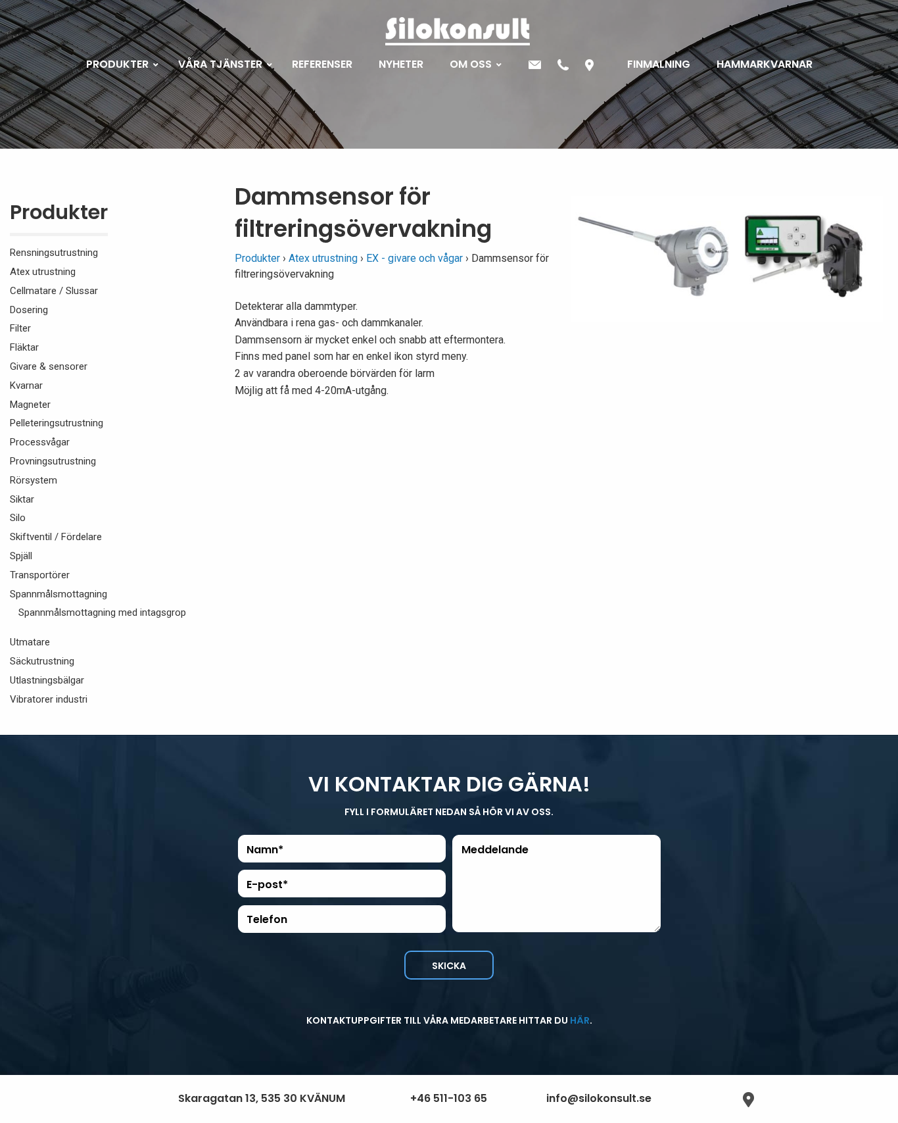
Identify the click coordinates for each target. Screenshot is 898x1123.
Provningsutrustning (53, 461)
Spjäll (21, 556)
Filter (20, 328)
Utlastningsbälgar (47, 680)
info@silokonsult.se (598, 1098)
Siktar (22, 499)
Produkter (59, 214)
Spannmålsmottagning (58, 594)
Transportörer (40, 575)
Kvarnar (26, 385)
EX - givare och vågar (414, 258)
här (580, 1020)
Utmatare (30, 642)
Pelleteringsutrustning (56, 423)
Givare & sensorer (48, 366)
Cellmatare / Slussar (54, 291)
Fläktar (24, 347)
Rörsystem (33, 480)
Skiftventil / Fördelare (56, 537)
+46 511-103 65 (448, 1098)
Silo (18, 518)
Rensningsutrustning (54, 253)
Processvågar (40, 442)
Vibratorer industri (48, 699)
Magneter (30, 405)
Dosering (29, 310)
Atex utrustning (43, 272)
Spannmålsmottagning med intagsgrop (102, 612)
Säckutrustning (42, 661)
